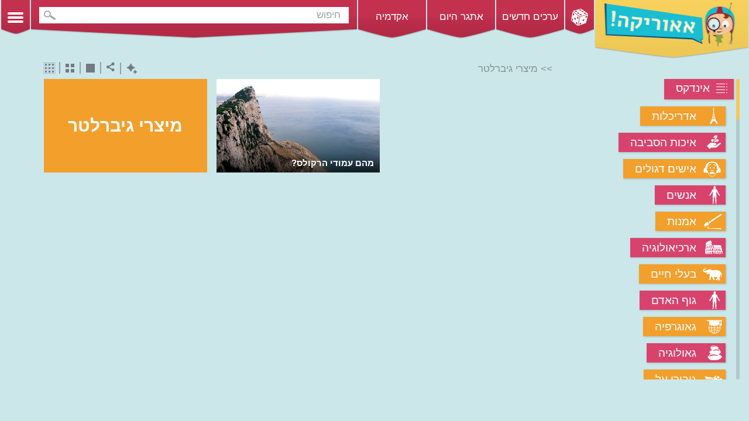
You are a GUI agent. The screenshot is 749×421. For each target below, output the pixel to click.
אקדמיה (392, 16)
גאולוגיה (677, 353)
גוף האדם (673, 300)
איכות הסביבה (663, 142)
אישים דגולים (665, 169)
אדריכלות (674, 116)
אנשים (681, 195)
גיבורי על (675, 379)
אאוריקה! (672, 29)
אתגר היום (461, 16)
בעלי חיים (673, 274)
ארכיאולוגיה (669, 247)
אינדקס (693, 88)
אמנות (681, 221)
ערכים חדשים (530, 16)
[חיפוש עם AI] (129, 68)
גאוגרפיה (675, 326)
